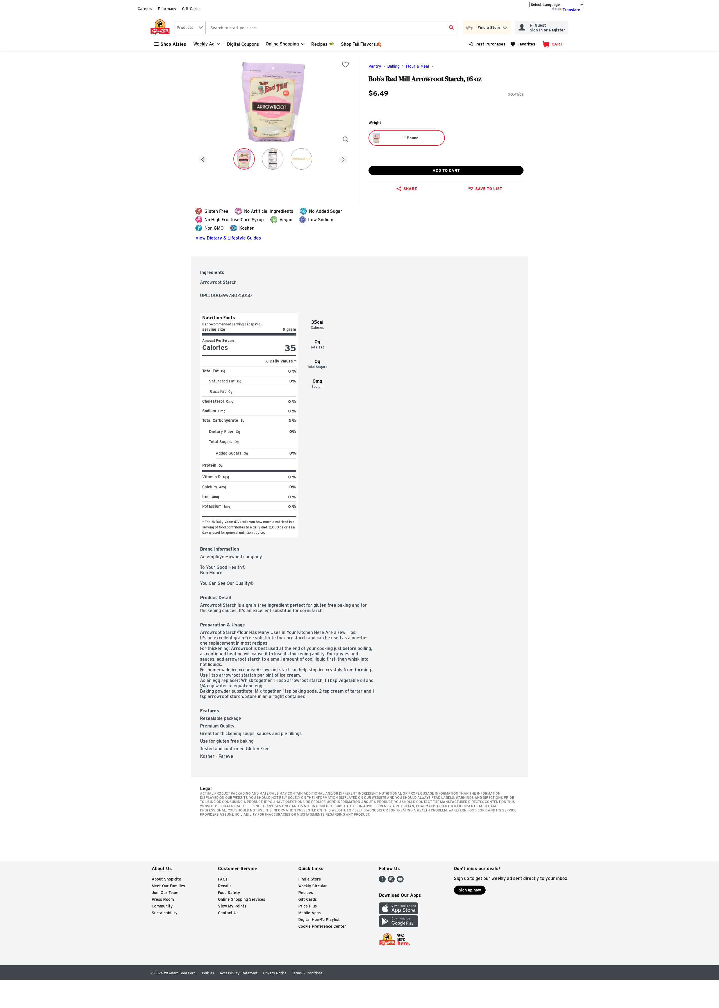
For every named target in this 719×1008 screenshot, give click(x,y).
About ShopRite (166, 879)
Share (410, 188)
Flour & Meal (417, 66)
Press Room (163, 899)
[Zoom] (345, 139)
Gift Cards (191, 8)
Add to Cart (446, 170)
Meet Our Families (168, 886)
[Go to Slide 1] (244, 159)
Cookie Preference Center (322, 926)
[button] (505, 26)
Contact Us (228, 913)
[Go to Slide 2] (273, 159)
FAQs (222, 879)
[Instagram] (391, 881)
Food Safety (229, 892)
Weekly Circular (312, 886)
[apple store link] (398, 912)
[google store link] (398, 925)
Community (162, 906)
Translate (571, 10)
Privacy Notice (274, 973)
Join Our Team (165, 892)
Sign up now (470, 890)
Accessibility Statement (239, 973)
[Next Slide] (343, 158)
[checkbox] (345, 64)
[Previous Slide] (202, 158)
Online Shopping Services (241, 899)
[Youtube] (400, 881)
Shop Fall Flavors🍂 (361, 44)
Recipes (305, 892)
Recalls (224, 886)
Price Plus (307, 906)
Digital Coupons (243, 44)
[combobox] (190, 27)
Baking (393, 66)
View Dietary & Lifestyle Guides (228, 238)
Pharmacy (167, 8)
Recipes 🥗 (322, 44)
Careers (145, 8)
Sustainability (165, 913)
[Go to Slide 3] (301, 159)
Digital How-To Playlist (319, 919)
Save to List (488, 188)
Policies (208, 973)
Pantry (374, 66)
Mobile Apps (309, 913)
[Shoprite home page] (161, 27)
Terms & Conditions (307, 973)
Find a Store (309, 879)
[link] (487, 44)
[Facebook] (382, 881)
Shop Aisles (173, 44)
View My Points (232, 906)
